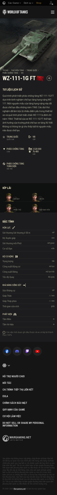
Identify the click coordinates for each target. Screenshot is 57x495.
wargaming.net (17, 438)
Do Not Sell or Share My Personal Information (23, 424)
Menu (52, 12)
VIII (22, 73)
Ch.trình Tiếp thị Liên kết (18, 389)
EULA (5, 396)
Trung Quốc (32, 70)
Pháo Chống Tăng (10, 73)
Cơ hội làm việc (12, 416)
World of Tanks (15, 12)
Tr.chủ (5, 70)
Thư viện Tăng (17, 70)
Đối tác (7, 383)
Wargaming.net (19, 489)
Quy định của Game (14, 409)
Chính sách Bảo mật (15, 403)
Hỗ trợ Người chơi (14, 376)
